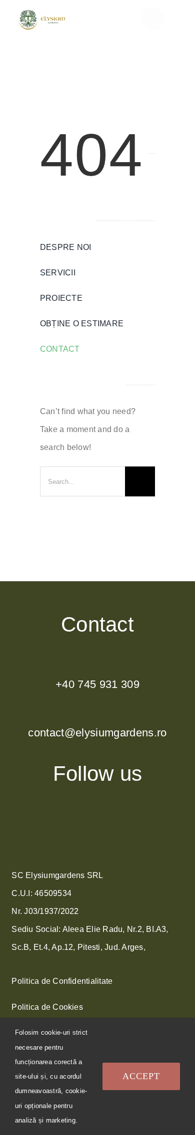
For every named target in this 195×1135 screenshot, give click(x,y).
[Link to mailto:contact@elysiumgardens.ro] (98, 716)
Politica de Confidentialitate (62, 981)
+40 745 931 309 (98, 684)
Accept (141, 1076)
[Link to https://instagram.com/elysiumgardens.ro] (98, 817)
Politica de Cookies (47, 1007)
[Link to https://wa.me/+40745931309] (98, 667)
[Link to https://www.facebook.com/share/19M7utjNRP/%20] (96, 845)
